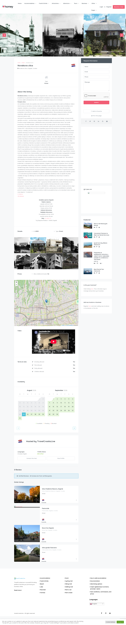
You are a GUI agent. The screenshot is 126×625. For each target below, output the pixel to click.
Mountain (43, 589)
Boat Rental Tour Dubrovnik (99, 270)
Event (67, 578)
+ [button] (16, 282)
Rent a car (68, 589)
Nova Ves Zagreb (48, 528)
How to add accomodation (98, 578)
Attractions (55, 3)
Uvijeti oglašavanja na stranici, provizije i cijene (99, 588)
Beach (42, 584)
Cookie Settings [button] (110, 622)
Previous (4, 35)
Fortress (42, 592)
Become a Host (118, 7)
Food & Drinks (43, 3)
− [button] (16, 285)
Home (20, 3)
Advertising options (96, 584)
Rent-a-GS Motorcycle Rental (100, 224)
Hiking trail (68, 584)
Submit (96, 102)
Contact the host (31, 458)
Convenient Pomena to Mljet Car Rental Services (101, 234)
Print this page (97, 115)
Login (101, 7)
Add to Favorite (97, 111)
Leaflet (63, 325)
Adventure (66, 3)
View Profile (60, 458)
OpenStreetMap (69, 325)
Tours (75, 3)
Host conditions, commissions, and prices (100, 593)
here (92, 289)
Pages (93, 10)
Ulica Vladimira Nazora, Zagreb (52, 489)
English (94, 604)
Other (93, 3)
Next (121, 35)
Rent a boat (68, 592)
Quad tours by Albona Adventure (100, 243)
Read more (17, 590)
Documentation (95, 581)
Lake (41, 587)
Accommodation (29, 3)
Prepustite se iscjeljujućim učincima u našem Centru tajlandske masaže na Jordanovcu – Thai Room (101, 256)
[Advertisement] (96, 155)
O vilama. (20, 194)
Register (109, 7)
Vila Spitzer (21, 196)
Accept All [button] (120, 622)
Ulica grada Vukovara (49, 547)
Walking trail (69, 587)
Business (84, 3)
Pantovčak (45, 508)
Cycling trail (69, 581)
